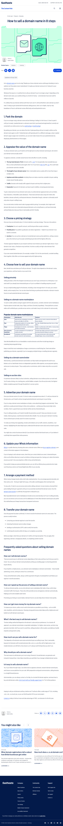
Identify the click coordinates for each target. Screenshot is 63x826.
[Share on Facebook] (5, 70)
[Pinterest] (60, 713)
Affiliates (35, 794)
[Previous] (24, 725)
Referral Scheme (36, 791)
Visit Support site (51, 787)
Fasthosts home (6, 3)
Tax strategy (20, 804)
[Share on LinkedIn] (13, 70)
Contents (58, 70)
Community (36, 783)
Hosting (22, 65)
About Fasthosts (21, 787)
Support (50, 783)
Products (16, 16)
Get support (50, 794)
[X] (44, 713)
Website (14, 65)
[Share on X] (9, 70)
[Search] (54, 8)
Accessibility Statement (23, 811)
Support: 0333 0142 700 (56, 3)
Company (20, 783)
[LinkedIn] (48, 713)
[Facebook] (41, 713)
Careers (19, 794)
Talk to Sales (51, 791)
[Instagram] (52, 713)
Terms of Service (21, 801)
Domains (21, 16)
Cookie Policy (42, 816)
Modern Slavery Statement (23, 808)
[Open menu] (60, 8)
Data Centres (20, 791)
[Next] (28, 725)
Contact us (50, 797)
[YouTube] (56, 713)
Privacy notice (21, 797)
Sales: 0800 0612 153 (43, 3)
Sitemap (30, 823)
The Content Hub (6, 8)
